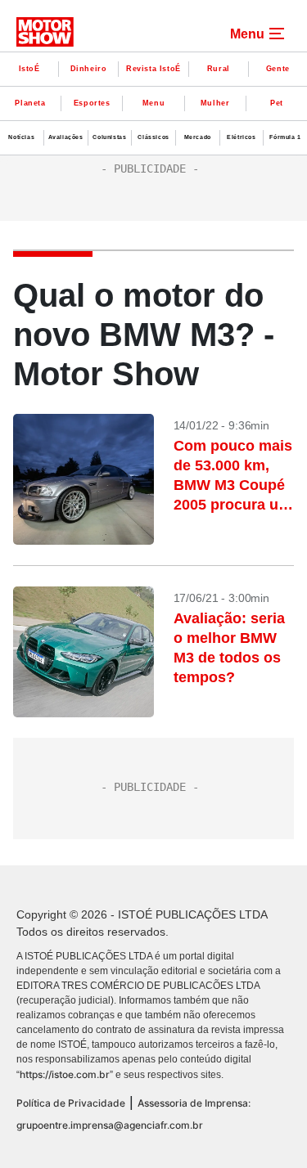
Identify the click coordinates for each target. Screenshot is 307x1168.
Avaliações (66, 137)
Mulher (215, 103)
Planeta (30, 103)
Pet (276, 103)
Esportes (92, 103)
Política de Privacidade (70, 1103)
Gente (278, 69)
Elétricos (241, 137)
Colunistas (109, 137)
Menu (153, 103)
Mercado (197, 137)
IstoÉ (29, 69)
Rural (218, 69)
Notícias (21, 137)
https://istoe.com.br (65, 1074)
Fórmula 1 (284, 137)
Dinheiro (88, 69)
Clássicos (153, 137)
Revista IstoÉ (153, 69)
